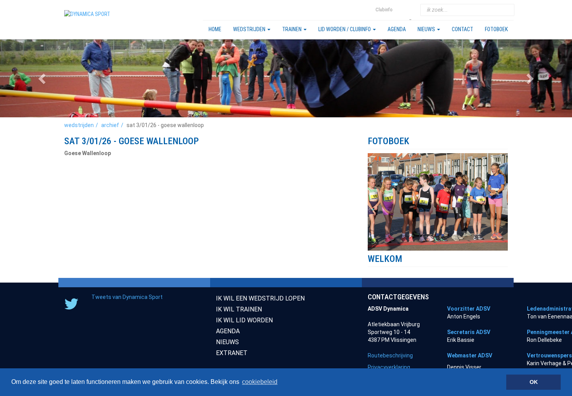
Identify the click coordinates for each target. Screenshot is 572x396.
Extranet (231, 353)
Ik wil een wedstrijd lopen (260, 298)
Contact (462, 29)
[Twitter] (401, 10)
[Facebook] (411, 10)
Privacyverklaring (389, 367)
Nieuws (427, 29)
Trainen (292, 29)
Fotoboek (496, 29)
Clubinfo (384, 9)
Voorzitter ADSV (468, 309)
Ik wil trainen (239, 309)
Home (215, 29)
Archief (110, 125)
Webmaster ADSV (469, 355)
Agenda (397, 29)
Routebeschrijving (390, 355)
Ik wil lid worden (244, 320)
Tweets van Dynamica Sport (127, 297)
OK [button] (534, 382)
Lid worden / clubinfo (345, 29)
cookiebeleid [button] (259, 381)
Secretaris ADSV (468, 332)
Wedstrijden (250, 29)
